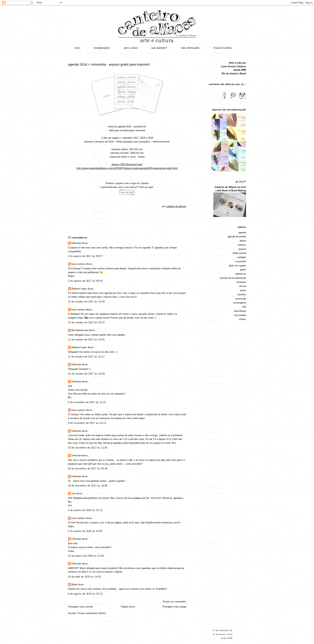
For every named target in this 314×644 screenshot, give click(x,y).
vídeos (242, 319)
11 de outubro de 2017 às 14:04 (86, 339)
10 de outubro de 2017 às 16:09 (86, 301)
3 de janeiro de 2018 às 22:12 (85, 510)
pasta (243, 290)
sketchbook (240, 311)
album (243, 240)
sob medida (240, 315)
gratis (243, 269)
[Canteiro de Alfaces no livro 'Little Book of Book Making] (229, 216)
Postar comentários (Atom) (91, 613)
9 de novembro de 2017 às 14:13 (87, 423)
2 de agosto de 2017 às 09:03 (85, 280)
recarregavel (239, 302)
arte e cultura (131, 48)
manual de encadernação (233, 278)
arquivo (242, 249)
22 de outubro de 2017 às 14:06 (86, 373)
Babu (74, 584)
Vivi (74, 493)
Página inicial (128, 606)
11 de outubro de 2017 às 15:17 (86, 356)
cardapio (241, 257)
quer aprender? (159, 48)
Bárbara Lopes (79, 288)
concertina (240, 261)
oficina (242, 286)
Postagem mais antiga (174, 606)
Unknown (76, 243)
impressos (240, 273)
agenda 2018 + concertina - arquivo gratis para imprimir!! (109, 64)
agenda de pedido (237, 236)
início (77, 48)
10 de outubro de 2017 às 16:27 (86, 322)
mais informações (190, 48)
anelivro (242, 244)
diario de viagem (237, 265)
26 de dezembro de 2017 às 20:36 (87, 468)
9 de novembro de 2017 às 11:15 (87, 402)
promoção (241, 298)
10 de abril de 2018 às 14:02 (84, 576)
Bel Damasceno (80, 330)
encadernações (102, 48)
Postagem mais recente (80, 606)
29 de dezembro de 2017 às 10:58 (87, 485)
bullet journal (239, 253)
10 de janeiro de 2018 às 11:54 (86, 555)
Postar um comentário (174, 601)
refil (244, 306)
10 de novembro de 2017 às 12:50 (87, 447)
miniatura (241, 282)
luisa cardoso (79, 264)
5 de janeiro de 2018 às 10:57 (85, 531)
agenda (242, 232)
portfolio (242, 294)
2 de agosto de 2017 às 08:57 (85, 256)
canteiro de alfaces (176, 206)
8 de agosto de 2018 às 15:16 (85, 593)
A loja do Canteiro (222, 48)
